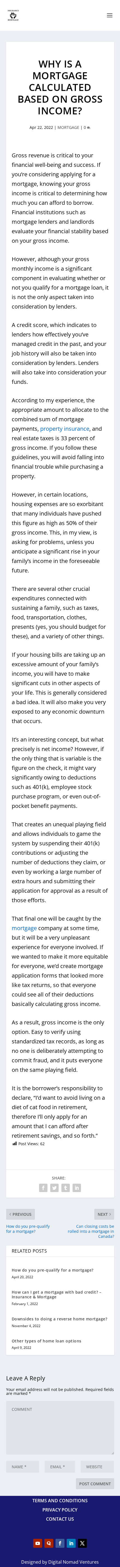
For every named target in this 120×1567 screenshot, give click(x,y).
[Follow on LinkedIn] (71, 1543)
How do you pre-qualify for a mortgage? (52, 1270)
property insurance (64, 428)
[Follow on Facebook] (60, 1543)
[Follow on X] (82, 1543)
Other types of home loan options (46, 1341)
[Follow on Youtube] (37, 1543)
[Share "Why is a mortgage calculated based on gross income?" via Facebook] (43, 1187)
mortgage (24, 928)
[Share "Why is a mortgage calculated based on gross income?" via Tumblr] (65, 1187)
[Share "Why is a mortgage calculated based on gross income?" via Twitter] (54, 1187)
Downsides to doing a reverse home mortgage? (59, 1319)
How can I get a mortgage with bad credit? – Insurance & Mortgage (57, 1294)
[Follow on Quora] (48, 1543)
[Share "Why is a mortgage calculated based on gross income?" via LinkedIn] (76, 1187)
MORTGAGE (68, 127)
